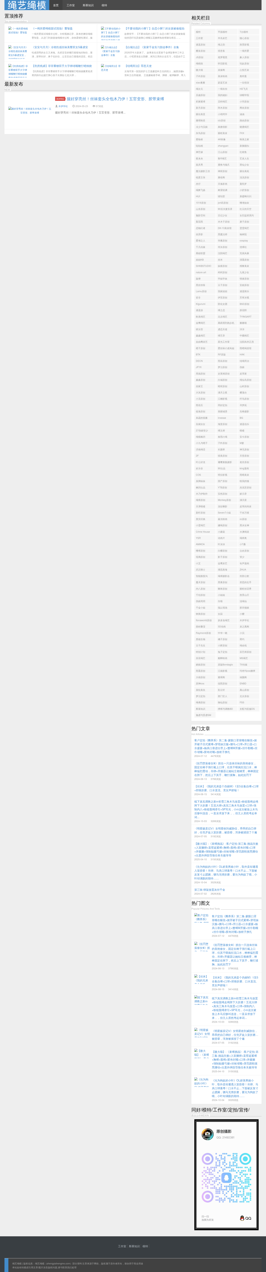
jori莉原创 (223, 202)
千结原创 (200, 594)
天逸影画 (222, 183)
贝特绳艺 (222, 101)
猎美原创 (222, 455)
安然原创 (222, 493)
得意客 (221, 50)
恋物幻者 (200, 228)
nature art (201, 272)
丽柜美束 (222, 133)
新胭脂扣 (244, 145)
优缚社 (243, 246)
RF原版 (222, 354)
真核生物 (200, 639)
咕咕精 (199, 145)
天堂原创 (244, 455)
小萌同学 (222, 114)
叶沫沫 (221, 544)
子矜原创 (222, 442)
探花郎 (243, 310)
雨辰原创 (222, 360)
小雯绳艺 (200, 525)
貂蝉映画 (222, 658)
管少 (242, 556)
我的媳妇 (222, 95)
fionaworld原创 (204, 620)
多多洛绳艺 (224, 620)
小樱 (242, 613)
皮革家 (243, 373)
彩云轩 (221, 689)
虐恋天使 (222, 329)
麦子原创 (244, 221)
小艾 (198, 563)
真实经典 (200, 519)
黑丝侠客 (200, 285)
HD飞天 (244, 88)
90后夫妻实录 (225, 208)
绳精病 (199, 63)
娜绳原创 (222, 525)
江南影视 (222, 670)
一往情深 (244, 82)
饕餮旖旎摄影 (225, 462)
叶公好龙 (200, 462)
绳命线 (243, 645)
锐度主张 (200, 177)
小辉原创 (222, 645)
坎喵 (220, 601)
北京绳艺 (222, 316)
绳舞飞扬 (200, 190)
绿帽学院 (244, 95)
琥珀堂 (221, 196)
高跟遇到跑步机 (226, 322)
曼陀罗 (243, 183)
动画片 (221, 537)
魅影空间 (200, 215)
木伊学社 (60, 98)
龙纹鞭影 (222, 506)
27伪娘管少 (202, 430)
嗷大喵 (199, 69)
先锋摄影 (244, 411)
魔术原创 (200, 582)
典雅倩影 (222, 126)
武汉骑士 (200, 569)
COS (198, 474)
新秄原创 (200, 512)
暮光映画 (222, 519)
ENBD (243, 683)
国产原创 (222, 481)
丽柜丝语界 (245, 588)
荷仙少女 (244, 164)
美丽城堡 (222, 411)
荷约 (242, 639)
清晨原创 (244, 259)
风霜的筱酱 (202, 417)
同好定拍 (222, 405)
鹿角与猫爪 (224, 164)
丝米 (220, 259)
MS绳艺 (244, 658)
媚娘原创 (200, 664)
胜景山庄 (244, 594)
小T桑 (243, 544)
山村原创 (244, 386)
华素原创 (222, 240)
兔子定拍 (222, 651)
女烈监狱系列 (247, 215)
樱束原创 (200, 50)
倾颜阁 (243, 677)
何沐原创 (222, 246)
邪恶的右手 (245, 582)
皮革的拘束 (245, 506)
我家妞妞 (222, 291)
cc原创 (243, 519)
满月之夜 (222, 392)
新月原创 (200, 107)
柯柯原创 (222, 272)
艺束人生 (244, 158)
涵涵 (242, 114)
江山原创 (222, 151)
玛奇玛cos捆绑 (247, 670)
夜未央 (199, 158)
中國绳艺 (244, 335)
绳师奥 (243, 537)
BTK (198, 354)
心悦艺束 (244, 69)
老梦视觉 (222, 57)
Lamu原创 (201, 291)
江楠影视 (222, 398)
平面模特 (222, 31)
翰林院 (243, 234)
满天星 (243, 499)
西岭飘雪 (200, 626)
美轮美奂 (200, 689)
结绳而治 (244, 360)
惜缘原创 (244, 278)
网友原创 (244, 107)
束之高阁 (244, 626)
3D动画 (222, 626)
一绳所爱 (244, 50)
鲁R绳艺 (222, 158)
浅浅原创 (244, 177)
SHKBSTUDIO (203, 265)
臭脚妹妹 (200, 481)
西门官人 (222, 696)
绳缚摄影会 (224, 575)
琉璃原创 (200, 556)
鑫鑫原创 (200, 379)
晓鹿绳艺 (244, 126)
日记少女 (222, 215)
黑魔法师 (222, 234)
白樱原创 (222, 550)
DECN (199, 360)
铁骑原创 (200, 613)
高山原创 (244, 689)
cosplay (244, 240)
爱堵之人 (200, 240)
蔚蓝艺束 (222, 82)
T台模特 (244, 31)
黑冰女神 (244, 525)
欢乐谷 (199, 468)
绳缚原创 (200, 499)
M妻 (242, 442)
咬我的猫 (244, 481)
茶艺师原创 (245, 651)
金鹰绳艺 (200, 322)
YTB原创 (222, 487)
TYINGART (245, 316)
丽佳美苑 (244, 171)
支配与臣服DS (247, 708)
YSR (198, 537)
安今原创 (244, 436)
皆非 (198, 297)
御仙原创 (222, 702)
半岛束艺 (222, 38)
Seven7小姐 (224, 512)
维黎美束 (244, 265)
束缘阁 (221, 69)
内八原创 (200, 588)
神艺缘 (199, 151)
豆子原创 (222, 285)
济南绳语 (200, 449)
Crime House (203, 531)
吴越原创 (200, 95)
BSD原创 (244, 303)
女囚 (220, 613)
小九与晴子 (202, 442)
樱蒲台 (243, 392)
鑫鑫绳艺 (200, 335)
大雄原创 (200, 677)
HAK (242, 354)
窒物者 (199, 139)
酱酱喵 (243, 322)
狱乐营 (199, 329)
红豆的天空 (245, 208)
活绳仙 (243, 601)
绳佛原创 (200, 702)
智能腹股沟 (202, 575)
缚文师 (221, 430)
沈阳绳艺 (222, 253)
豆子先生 (200, 645)
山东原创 (200, 208)
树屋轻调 (222, 190)
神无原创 (244, 449)
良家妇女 (200, 424)
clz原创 (221, 120)
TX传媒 (243, 664)
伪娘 (242, 367)
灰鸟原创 (200, 133)
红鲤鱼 (243, 151)
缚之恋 (221, 310)
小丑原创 (200, 398)
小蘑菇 (221, 531)
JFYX (199, 367)
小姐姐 (221, 594)
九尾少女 (244, 272)
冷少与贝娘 (202, 126)
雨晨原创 (200, 670)
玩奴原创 (244, 63)
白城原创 (222, 379)
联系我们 (67, 1267)
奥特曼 (243, 76)
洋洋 (242, 329)
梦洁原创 (222, 367)
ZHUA (243, 569)
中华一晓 (222, 632)
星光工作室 (224, 341)
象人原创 (244, 57)
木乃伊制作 (202, 493)
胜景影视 (244, 44)
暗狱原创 (222, 386)
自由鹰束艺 (202, 341)
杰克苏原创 (245, 487)
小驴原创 (244, 190)
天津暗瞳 (200, 506)
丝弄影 (199, 234)
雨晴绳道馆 (245, 348)
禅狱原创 (222, 171)
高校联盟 (200, 253)
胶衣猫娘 (244, 607)
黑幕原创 (222, 582)
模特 (104, 5)
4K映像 (221, 139)
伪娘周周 (200, 601)
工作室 (71, 5)
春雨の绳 (222, 436)
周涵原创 (200, 373)
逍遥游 (199, 310)
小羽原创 (244, 101)
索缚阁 (221, 677)
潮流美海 (222, 569)
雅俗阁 (221, 177)
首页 (56, 5)
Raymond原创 (203, 632)
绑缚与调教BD (225, 708)
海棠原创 (222, 424)
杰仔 (198, 183)
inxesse (222, 417)
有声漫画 (244, 563)
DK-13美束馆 (225, 228)
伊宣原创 (222, 297)
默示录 (243, 493)
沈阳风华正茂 (247, 341)
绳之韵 (221, 44)
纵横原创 (222, 265)
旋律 (198, 278)
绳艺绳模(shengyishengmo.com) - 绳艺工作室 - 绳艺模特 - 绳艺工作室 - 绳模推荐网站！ (26, 5)
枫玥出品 (200, 487)
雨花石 (199, 405)
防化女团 (222, 303)
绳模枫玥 (200, 436)
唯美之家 (244, 139)
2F (197, 455)
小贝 (242, 632)
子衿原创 (200, 76)
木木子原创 (224, 221)
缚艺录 (221, 335)
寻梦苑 (243, 405)
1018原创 (201, 202)
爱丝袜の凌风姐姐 (226, 348)
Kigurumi (200, 303)
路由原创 (244, 120)
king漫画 (244, 468)
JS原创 (199, 57)
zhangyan (223, 145)
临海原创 (200, 411)
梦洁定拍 (200, 696)
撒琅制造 (200, 120)
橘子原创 (222, 639)
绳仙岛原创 (245, 379)
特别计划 (200, 651)
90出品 (221, 468)
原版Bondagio (225, 664)
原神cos (200, 683)
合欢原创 (244, 550)
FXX (242, 133)
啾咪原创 (222, 588)
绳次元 (199, 88)
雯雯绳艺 (244, 228)
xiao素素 (200, 82)
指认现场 (222, 607)
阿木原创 (222, 107)
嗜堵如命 (244, 202)
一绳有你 (222, 88)
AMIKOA (200, 544)
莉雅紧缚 (200, 101)
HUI (198, 196)
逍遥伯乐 (244, 424)
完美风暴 (244, 253)
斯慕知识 (88, 5)
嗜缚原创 (200, 550)
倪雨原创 (222, 683)
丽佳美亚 (200, 114)
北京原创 (244, 696)
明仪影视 (222, 474)
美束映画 (222, 76)
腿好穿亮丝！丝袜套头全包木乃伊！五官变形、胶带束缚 (115, 98)
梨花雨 (199, 221)
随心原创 (244, 38)
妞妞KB (200, 259)
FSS (242, 702)
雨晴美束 (244, 474)
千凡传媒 (200, 246)
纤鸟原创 (244, 398)
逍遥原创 (200, 44)
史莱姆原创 (224, 373)
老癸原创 (244, 462)
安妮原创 (244, 285)
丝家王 (199, 386)
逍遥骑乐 (244, 291)
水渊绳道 (244, 531)
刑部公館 (244, 575)
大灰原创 (200, 392)
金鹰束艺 (222, 563)
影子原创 (222, 556)
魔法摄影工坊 (203, 171)
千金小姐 (200, 607)
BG (241, 417)
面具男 (199, 164)
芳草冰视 (244, 297)
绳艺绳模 (17, 1263)
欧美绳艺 (200, 316)
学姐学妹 (222, 278)
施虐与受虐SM (203, 715)
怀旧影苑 (222, 63)
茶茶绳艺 (200, 658)
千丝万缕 (244, 512)
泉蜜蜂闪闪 (245, 196)
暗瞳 (242, 430)
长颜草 (221, 449)
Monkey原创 (224, 499)
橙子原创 (200, 348)
